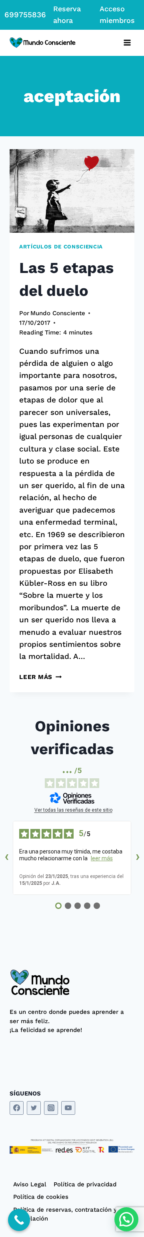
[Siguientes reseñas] (137, 858)
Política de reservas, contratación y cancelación (65, 1214)
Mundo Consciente (57, 313)
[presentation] (72, 191)
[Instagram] (51, 1108)
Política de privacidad (85, 1184)
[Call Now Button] (19, 1220)
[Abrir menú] (127, 43)
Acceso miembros (117, 14)
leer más (102, 858)
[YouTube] (68, 1108)
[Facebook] (17, 1108)
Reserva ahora (67, 14)
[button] (126, 1219)
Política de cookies (40, 1196)
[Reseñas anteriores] (6, 858)
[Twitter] (34, 1108)
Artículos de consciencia (61, 247)
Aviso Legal (29, 1184)
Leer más (40, 677)
